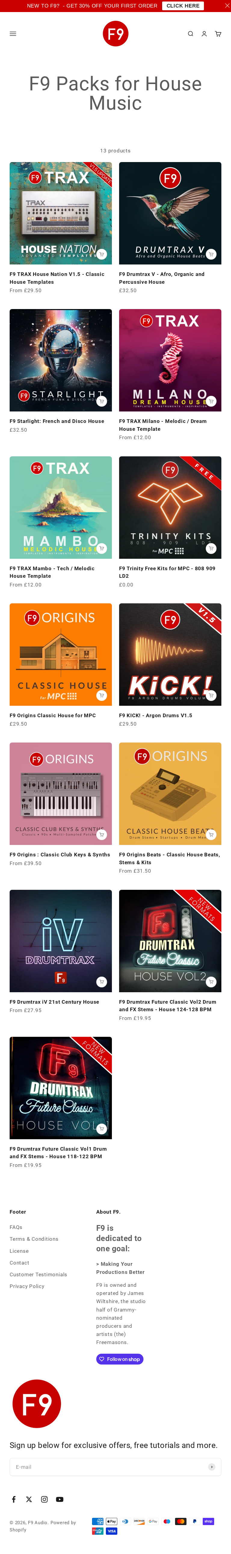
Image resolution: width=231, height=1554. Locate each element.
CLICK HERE (183, 6)
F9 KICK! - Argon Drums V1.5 (155, 715)
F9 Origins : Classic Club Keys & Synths (60, 855)
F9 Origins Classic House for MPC (53, 715)
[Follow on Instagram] (44, 1499)
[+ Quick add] (101, 254)
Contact (19, 1263)
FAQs (16, 1227)
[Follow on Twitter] (29, 1499)
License (19, 1251)
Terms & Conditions (34, 1239)
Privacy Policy (27, 1286)
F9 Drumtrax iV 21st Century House (54, 1002)
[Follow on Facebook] (14, 1499)
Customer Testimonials (38, 1274)
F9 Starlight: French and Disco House (57, 421)
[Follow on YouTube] (60, 1499)
